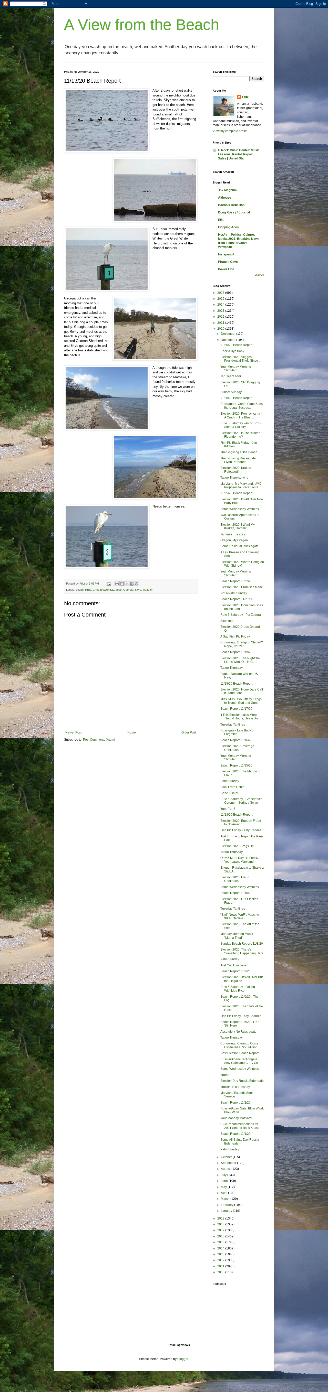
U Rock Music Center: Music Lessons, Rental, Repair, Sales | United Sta (239, 154)
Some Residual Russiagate (239, 546)
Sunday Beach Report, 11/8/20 (241, 943)
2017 (221, 1230)
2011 (221, 1266)
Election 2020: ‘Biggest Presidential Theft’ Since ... (240, 358)
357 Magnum (227, 190)
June (225, 1181)
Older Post (188, 732)
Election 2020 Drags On (237, 846)
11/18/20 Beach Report (236, 683)
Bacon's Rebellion (231, 205)
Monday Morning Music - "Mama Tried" (237, 935)
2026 (221, 293)
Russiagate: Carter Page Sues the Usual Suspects (241, 405)
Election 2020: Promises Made (241, 587)
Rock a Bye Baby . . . (234, 351)
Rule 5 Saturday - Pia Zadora (240, 615)
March (225, 1199)
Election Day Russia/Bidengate (242, 1081)
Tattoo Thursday (231, 668)
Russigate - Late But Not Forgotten (237, 732)
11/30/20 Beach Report (236, 345)
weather (148, 589)
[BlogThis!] (122, 583)
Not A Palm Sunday (233, 593)
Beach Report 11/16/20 (236, 740)
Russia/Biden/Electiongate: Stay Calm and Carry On (239, 1061)
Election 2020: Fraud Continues (234, 879)
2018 (221, 1224)
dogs (119, 589)
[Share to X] (126, 583)
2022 (221, 316)
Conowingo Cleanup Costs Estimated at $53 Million (239, 1045)
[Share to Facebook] (131, 583)
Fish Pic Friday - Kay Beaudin (240, 1016)
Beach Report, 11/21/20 (236, 599)
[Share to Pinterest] (136, 583)
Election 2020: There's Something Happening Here (241, 951)
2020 (221, 328)
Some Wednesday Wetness (239, 509)
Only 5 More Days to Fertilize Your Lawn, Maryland (240, 859)
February (227, 1205)
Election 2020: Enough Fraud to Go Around (240, 822)
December (228, 334)
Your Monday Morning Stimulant (235, 368)
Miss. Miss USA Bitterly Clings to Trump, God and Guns (241, 701)
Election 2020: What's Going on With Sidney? (242, 563)
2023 (221, 310)
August (226, 1169)
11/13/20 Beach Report (236, 814)
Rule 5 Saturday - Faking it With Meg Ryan (238, 988)
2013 (221, 1254)
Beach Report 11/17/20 (236, 708)
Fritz (245, 97)
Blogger (182, 1359)
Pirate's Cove (228, 262)
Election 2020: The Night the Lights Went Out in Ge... (240, 660)
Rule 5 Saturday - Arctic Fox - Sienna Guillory (240, 425)
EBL (221, 220)
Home (131, 732)
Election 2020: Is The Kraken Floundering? (240, 434)
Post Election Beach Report (239, 1053)
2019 (221, 1218)
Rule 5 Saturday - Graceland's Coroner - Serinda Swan (241, 800)
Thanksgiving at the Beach (238, 452)
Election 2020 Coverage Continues (237, 747)
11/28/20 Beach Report (236, 398)
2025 (221, 298)
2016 (221, 1236)
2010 (221, 1272)
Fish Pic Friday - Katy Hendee (241, 830)
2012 (221, 1260)
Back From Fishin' (232, 787)
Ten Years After (230, 376)
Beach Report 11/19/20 (236, 652)
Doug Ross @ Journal (234, 212)
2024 (221, 304)
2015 (221, 1242)
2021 (221, 323)
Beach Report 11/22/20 (236, 581)
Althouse (224, 197)
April (224, 1193)
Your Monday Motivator (236, 1118)
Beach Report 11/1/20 (235, 1134)
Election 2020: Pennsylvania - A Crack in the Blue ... (241, 415)
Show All (259, 275)
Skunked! (226, 621)
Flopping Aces (228, 227)
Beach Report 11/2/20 (235, 1102)
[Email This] (117, 583)
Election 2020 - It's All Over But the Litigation (241, 979)
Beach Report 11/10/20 (236, 893)
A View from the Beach (141, 24)
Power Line (226, 269)
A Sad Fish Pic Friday (235, 636)
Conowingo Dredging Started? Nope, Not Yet (241, 644)
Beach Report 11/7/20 (235, 971)
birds (88, 589)
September (229, 1163)
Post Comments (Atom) (99, 739)
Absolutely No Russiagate (238, 1031)
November (228, 340)
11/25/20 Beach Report (236, 493)
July (224, 1175)
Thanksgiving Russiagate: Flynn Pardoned (238, 460)
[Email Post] (108, 583)
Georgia (128, 589)
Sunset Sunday (231, 392)
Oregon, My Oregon (234, 540)
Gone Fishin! (229, 793)
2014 (221, 1248)
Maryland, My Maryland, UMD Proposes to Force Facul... (241, 485)
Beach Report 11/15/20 (236, 765)
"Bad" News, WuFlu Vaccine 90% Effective (239, 916)
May (224, 1187)
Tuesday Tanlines (232, 724)
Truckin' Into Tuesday (235, 1087)
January (227, 1211)
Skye (138, 589)
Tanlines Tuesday (232, 534)
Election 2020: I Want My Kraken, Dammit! (237, 526)
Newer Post (73, 732)
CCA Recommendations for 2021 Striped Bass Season (240, 1125)
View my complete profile (230, 131)
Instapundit (226, 254)
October (227, 1157)
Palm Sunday (229, 781)
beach (80, 589)
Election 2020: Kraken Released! (235, 469)
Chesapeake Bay (103, 589)
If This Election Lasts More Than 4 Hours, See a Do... (240, 716)
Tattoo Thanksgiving (234, 477)
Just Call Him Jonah (234, 965)
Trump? (225, 1075)
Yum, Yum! (227, 809)
